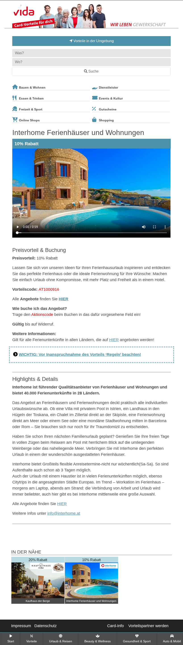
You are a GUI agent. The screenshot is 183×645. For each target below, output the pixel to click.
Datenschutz (45, 626)
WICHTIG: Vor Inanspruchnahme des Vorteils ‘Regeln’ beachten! (80, 354)
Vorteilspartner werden (148, 626)
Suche (93, 71)
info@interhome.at (63, 513)
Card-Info (115, 626)
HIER (63, 299)
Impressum (21, 626)
